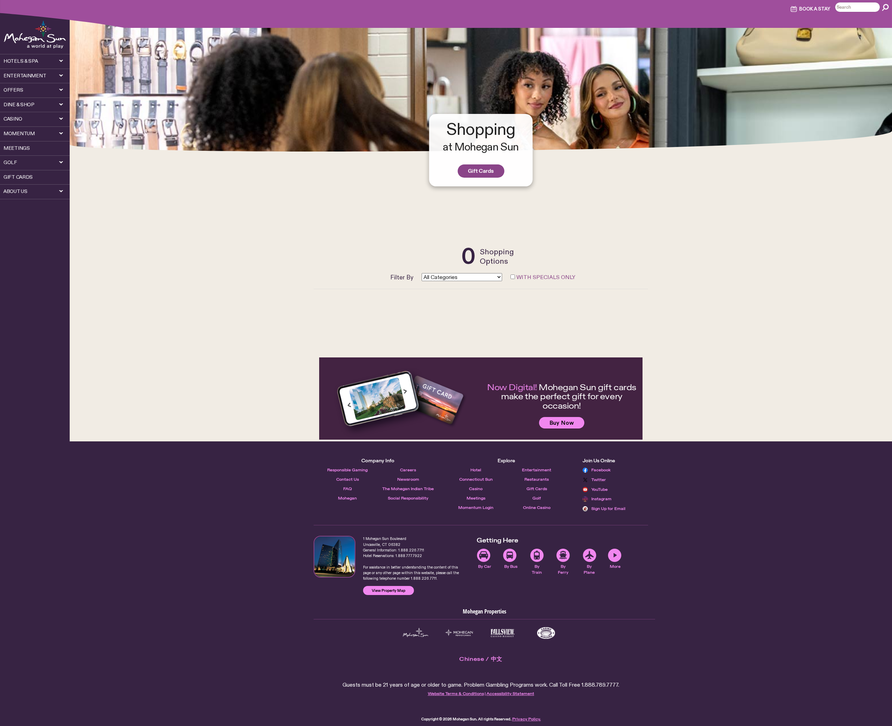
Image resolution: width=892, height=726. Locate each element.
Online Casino (537, 507)
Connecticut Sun (476, 479)
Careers (408, 470)
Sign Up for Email (608, 508)
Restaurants (536, 479)
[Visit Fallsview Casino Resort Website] (503, 633)
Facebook (601, 470)
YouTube (599, 489)
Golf (536, 498)
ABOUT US (15, 191)
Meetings (476, 498)
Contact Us (347, 479)
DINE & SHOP (18, 104)
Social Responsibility (408, 498)
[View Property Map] (334, 557)
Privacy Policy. (526, 719)
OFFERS (13, 90)
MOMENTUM (19, 133)
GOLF (10, 162)
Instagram (601, 498)
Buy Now (561, 422)
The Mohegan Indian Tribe (408, 488)
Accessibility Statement (510, 693)
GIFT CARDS (18, 177)
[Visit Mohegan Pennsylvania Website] (459, 633)
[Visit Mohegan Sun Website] (415, 633)
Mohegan (347, 498)
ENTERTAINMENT (24, 75)
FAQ (347, 488)
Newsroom (408, 479)
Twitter (598, 479)
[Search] (885, 7)
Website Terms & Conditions (456, 693)
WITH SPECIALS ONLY (545, 277)
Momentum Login (475, 507)
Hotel (475, 470)
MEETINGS (16, 148)
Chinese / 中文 (480, 659)
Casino (476, 488)
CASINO (12, 119)
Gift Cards (481, 171)
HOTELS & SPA (20, 61)
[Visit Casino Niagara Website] (546, 633)
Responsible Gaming (347, 470)
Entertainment (536, 470)
